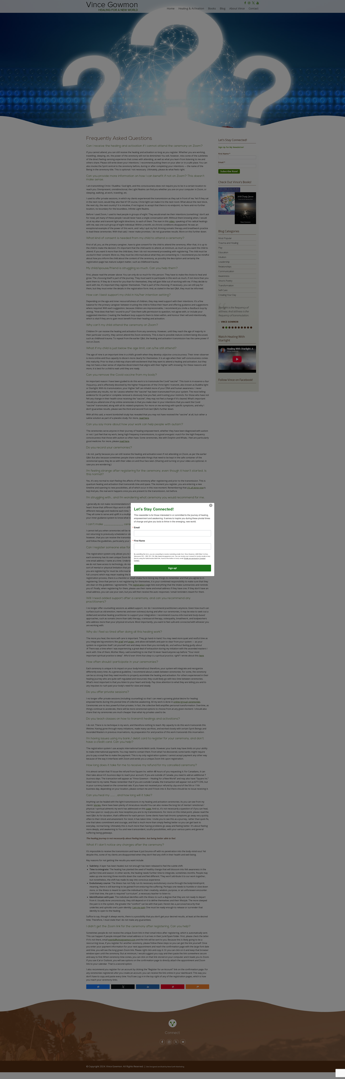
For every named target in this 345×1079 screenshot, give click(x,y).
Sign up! (172, 568)
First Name (139, 541)
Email (137, 527)
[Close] (210, 505)
